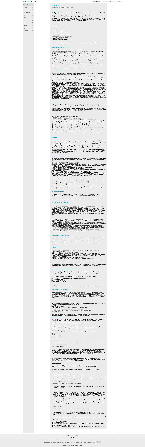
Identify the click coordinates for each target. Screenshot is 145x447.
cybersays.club (95, 143)
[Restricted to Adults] (95, 442)
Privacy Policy (55, 439)
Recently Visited (104, 1)
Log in (119, 1)
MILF (28, 20)
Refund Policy (69, 439)
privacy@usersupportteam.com (58, 311)
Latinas (28, 22)
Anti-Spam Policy (62, 439)
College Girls (28, 9)
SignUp (111, 1)
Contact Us (39, 439)
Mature (28, 27)
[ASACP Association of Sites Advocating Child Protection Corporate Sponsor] (99, 442)
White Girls (28, 25)
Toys (28, 15)
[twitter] (71, 437)
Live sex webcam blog (74, 435)
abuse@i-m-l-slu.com (63, 150)
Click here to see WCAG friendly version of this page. (62, 7)
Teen (28, 17)
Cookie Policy (100, 439)
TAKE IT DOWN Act (115, 439)
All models (28, 7)
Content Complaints (108, 439)
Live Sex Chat (97, 1)
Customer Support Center (31, 439)
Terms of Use (49, 439)
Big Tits (28, 23)
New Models (28, 10)
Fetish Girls (28, 30)
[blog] (73, 437)
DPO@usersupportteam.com (80, 110)
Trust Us (44, 439)
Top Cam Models (27, 12)
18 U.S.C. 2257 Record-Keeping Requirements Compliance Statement (85, 439)
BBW (28, 28)
